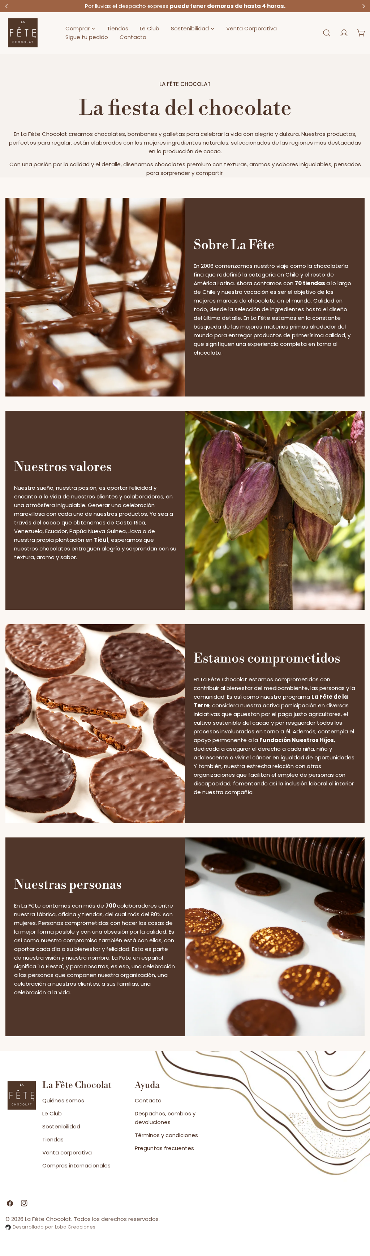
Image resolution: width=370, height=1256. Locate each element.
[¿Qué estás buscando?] (326, 33)
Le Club (52, 1113)
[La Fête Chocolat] (23, 33)
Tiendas (53, 1139)
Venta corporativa (67, 1152)
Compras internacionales (76, 1165)
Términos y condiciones (166, 1135)
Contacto (148, 1100)
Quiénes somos (63, 1100)
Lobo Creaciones (75, 1226)
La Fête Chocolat (48, 1219)
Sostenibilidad (61, 1126)
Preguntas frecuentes (164, 1148)
